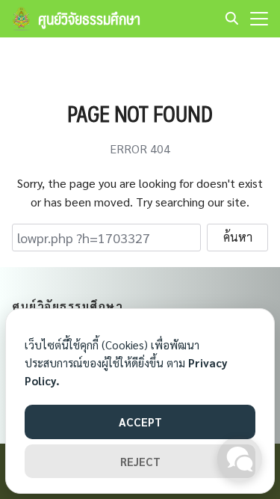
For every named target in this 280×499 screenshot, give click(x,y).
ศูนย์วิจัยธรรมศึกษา (89, 18)
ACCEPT (140, 421)
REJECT (140, 461)
